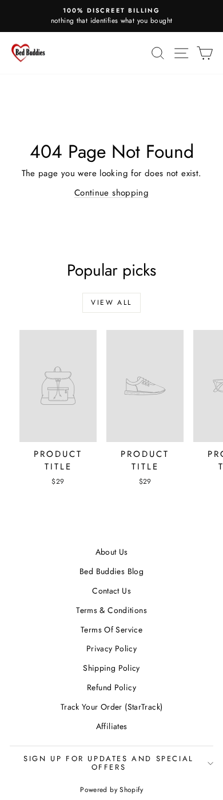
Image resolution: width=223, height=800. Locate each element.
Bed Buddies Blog (111, 571)
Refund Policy (111, 687)
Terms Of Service (111, 629)
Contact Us (111, 590)
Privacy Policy (111, 648)
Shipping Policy (111, 668)
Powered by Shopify (111, 790)
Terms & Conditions (111, 610)
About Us (111, 552)
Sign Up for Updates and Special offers (108, 763)
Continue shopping (111, 192)
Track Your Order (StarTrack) (112, 707)
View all (111, 302)
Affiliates (112, 726)
